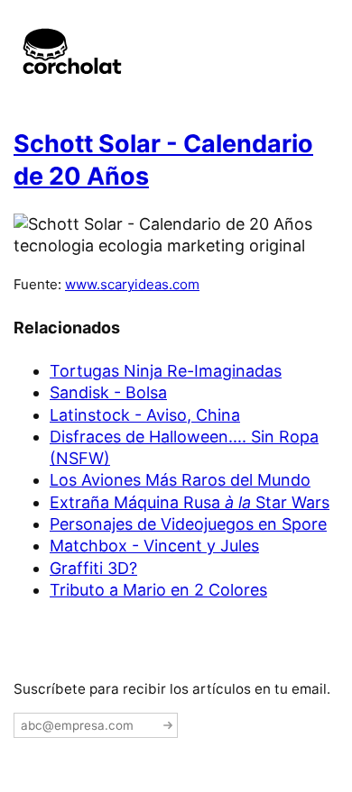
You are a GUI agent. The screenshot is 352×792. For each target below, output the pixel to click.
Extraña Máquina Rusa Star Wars (189, 502)
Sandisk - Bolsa (108, 392)
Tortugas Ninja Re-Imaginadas (166, 370)
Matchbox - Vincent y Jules (154, 545)
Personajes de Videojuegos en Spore (188, 523)
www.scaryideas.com (132, 284)
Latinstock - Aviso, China (145, 414)
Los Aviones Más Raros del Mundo (180, 479)
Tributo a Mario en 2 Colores (158, 589)
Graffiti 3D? (93, 568)
